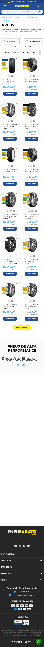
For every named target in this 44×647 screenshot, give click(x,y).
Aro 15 (6, 20)
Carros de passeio (30, 18)
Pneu (17, 18)
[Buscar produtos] (40, 12)
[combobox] (22, 12)
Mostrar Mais (22, 365)
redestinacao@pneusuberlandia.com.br (29, 637)
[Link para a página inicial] (7, 17)
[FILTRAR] (10, 41)
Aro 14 (26, 52)
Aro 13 (16, 52)
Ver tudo (5, 52)
